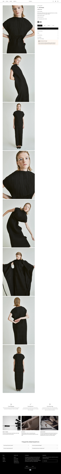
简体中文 (27, 466)
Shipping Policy (16, 461)
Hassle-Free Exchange (40, 38)
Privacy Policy (16, 458)
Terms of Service (16, 462)
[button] (53, 1)
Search (15, 457)
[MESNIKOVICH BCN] (30, 1)
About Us (4, 461)
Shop (3, 455)
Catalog (4, 458)
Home (4, 457)
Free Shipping (39, 37)
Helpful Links (16, 455)
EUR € (33, 466)
